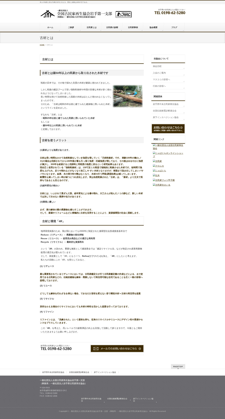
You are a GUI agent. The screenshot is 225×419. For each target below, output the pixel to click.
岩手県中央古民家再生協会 (166, 104)
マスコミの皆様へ (161, 79)
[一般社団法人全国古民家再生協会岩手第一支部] (86, 15)
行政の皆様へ (159, 86)
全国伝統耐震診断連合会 (164, 110)
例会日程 (157, 66)
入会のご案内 (159, 73)
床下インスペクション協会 (166, 117)
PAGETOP (178, 366)
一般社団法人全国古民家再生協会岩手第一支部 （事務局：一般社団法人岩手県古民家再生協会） (109, 411)
